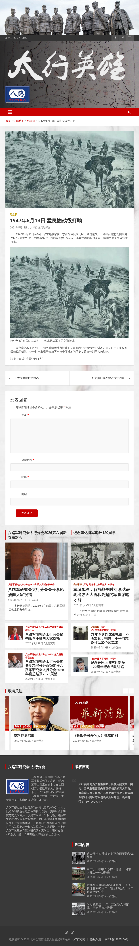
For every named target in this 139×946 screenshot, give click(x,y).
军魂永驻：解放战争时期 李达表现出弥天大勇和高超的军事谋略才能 (101, 594)
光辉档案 (77, 584)
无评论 (46, 227)
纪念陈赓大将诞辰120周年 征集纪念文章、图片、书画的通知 (99, 738)
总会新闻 (86, 726)
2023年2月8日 (22, 740)
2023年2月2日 (81, 745)
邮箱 (25, 477)
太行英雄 (35, 227)
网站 (24, 494)
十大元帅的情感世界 (26, 378)
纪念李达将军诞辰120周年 (102, 584)
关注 (17, 726)
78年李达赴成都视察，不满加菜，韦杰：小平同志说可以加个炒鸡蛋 (110, 638)
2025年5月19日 (99, 647)
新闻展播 (40, 726)
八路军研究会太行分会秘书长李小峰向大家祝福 (44, 636)
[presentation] (125, 691)
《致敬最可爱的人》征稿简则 (36, 736)
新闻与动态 (27, 726)
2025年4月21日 (99, 671)
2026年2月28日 (17, 600)
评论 (25, 415)
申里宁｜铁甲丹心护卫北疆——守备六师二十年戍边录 (109, 870)
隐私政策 (95, 939)
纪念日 (14, 214)
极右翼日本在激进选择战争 (108, 378)
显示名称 (27, 460)
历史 (85, 584)
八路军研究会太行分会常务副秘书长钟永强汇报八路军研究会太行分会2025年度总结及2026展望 (44, 667)
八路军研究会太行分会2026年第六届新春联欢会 (31, 584)
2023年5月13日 (19, 227)
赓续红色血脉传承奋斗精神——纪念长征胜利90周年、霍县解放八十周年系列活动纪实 (110, 888)
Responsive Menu (130, 38)
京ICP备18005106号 (117, 939)
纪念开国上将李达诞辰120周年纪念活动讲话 (108, 664)
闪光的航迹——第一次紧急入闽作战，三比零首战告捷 (108, 906)
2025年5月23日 (82, 605)
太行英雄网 (78, 939)
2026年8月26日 (95, 861)
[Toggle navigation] (10, 112)
